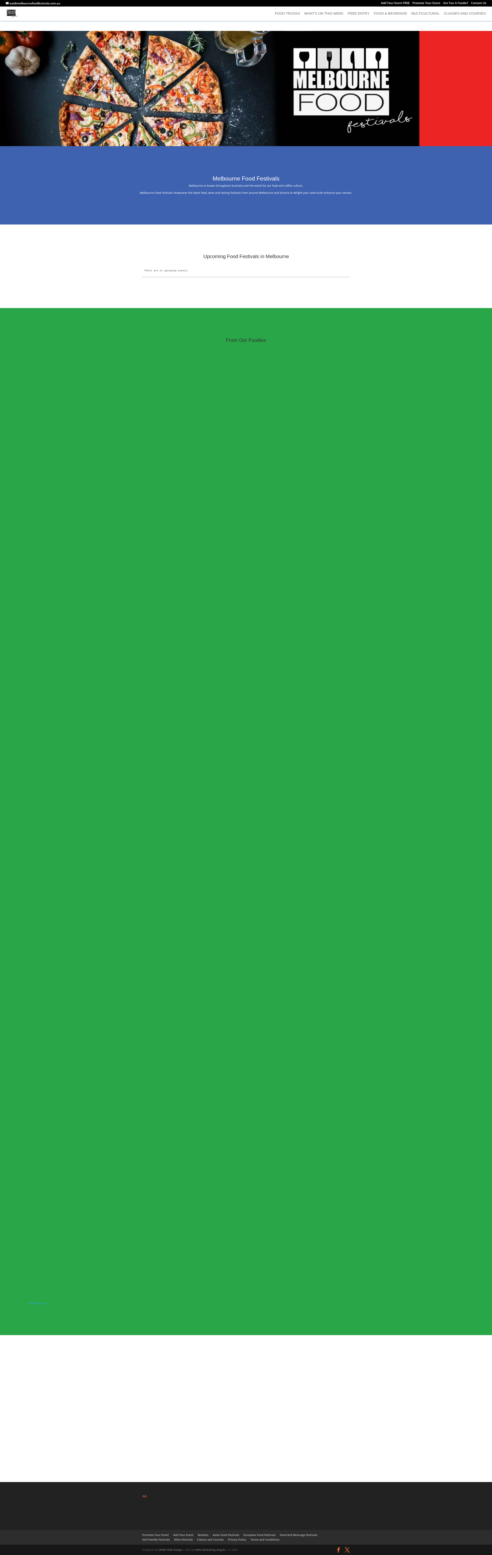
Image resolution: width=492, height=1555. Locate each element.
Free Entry (359, 13)
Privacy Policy (237, 1539)
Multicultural (425, 13)
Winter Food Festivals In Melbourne (58, 637)
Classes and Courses (465, 13)
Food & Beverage (390, 13)
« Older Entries (36, 1303)
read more (37, 653)
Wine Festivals (183, 1539)
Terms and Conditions (264, 1539)
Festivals (37, 643)
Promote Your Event (426, 3)
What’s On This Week (323, 13)
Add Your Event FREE (395, 3)
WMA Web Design (170, 1550)
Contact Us (478, 3)
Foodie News (40, 958)
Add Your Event (183, 1535)
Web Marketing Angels (210, 1550)
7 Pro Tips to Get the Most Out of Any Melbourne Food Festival (79, 952)
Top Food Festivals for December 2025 (61, 1267)
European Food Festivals (260, 1535)
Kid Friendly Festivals (156, 1539)
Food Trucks (287, 13)
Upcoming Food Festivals (63, 643)
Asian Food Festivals (226, 1535)
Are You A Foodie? (455, 3)
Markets (203, 1535)
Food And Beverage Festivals (298, 1535)
